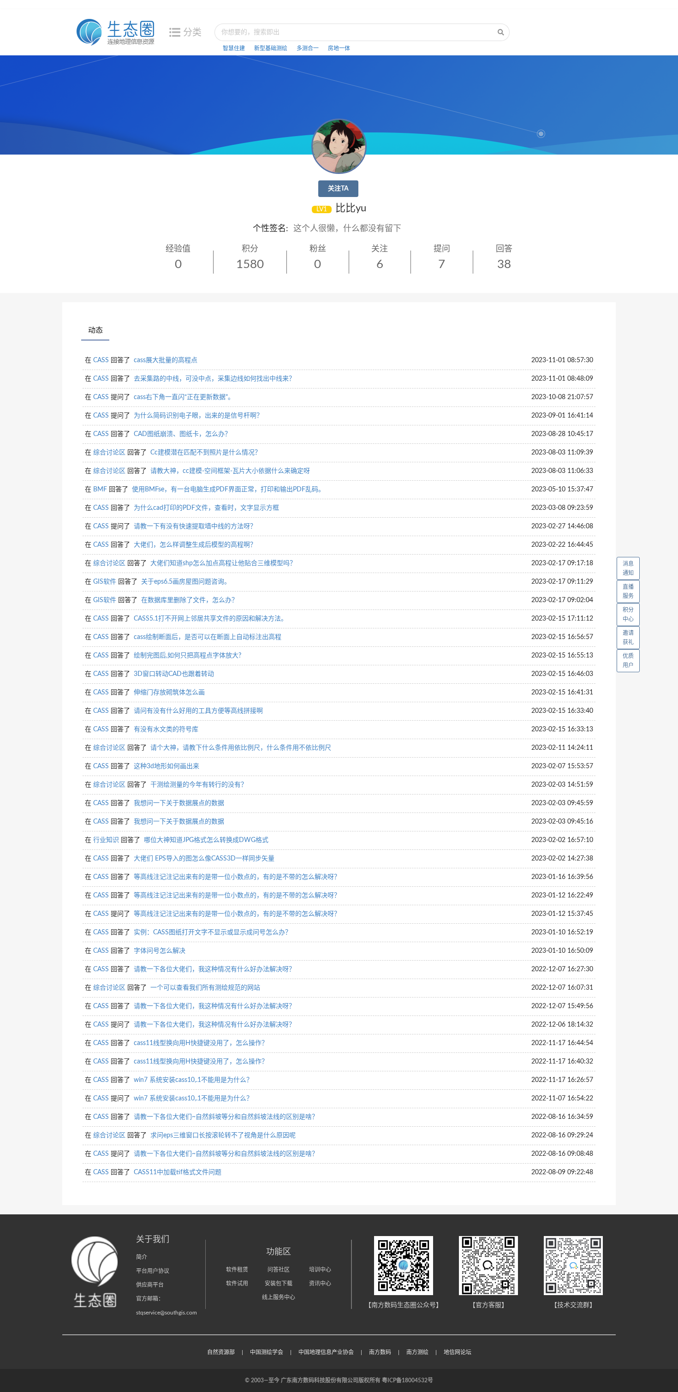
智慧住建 (234, 48)
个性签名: (270, 229)
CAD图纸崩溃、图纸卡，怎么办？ (182, 434)
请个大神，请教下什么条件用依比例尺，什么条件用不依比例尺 (240, 748)
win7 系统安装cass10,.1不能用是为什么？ (193, 1080)
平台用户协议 (152, 1271)
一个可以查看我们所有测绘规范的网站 (205, 988)
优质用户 (628, 660)
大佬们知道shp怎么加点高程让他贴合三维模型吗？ (223, 563)
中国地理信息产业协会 (326, 1352)
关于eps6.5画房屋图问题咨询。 (186, 582)
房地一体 (339, 48)
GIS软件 (104, 582)
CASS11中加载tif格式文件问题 (177, 1172)
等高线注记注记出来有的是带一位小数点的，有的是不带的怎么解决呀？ (237, 877)
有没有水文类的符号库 (166, 729)
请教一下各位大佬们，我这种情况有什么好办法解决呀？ (214, 969)
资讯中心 (320, 1283)
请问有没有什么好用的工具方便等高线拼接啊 (198, 711)
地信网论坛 (457, 1352)
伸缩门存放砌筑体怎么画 (169, 692)
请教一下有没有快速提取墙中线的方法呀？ (195, 526)
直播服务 (628, 591)
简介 (141, 1257)
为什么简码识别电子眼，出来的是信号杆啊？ (198, 415)
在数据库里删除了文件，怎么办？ (189, 600)
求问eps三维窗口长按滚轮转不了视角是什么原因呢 (223, 1135)
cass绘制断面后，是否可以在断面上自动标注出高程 (207, 637)
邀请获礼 (628, 637)
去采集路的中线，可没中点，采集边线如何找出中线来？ (214, 379)
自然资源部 (221, 1352)
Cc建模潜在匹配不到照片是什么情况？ (205, 452)
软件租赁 (237, 1270)
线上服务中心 (278, 1297)
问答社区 (279, 1270)
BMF (100, 489)
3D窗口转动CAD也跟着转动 (174, 674)
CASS (101, 360)
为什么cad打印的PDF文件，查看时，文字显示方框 (206, 508)
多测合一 (308, 48)
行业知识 (106, 840)
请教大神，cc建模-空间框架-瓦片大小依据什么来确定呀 (230, 471)
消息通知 (628, 568)
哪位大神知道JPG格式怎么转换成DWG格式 (206, 840)
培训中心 (320, 1270)
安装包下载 (278, 1283)
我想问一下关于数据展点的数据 (179, 803)
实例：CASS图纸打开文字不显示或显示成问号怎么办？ (212, 932)
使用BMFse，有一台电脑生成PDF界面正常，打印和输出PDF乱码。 (228, 489)
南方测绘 (417, 1352)
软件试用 (237, 1283)
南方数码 (380, 1352)
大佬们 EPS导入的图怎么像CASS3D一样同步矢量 (204, 858)
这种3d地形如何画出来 (166, 766)
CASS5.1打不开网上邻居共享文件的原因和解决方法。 (210, 618)
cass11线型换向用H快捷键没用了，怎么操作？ (201, 1043)
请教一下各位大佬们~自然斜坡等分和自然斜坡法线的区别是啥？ (226, 1117)
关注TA (338, 188)
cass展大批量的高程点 (165, 360)
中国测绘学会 (266, 1352)
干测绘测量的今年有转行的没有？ (198, 785)
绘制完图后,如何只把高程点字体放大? (187, 655)
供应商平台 (150, 1285)
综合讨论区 (109, 452)
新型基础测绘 (270, 48)
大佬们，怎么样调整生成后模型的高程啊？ (195, 545)
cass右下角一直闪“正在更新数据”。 (184, 397)
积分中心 (628, 614)
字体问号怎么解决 (159, 951)
